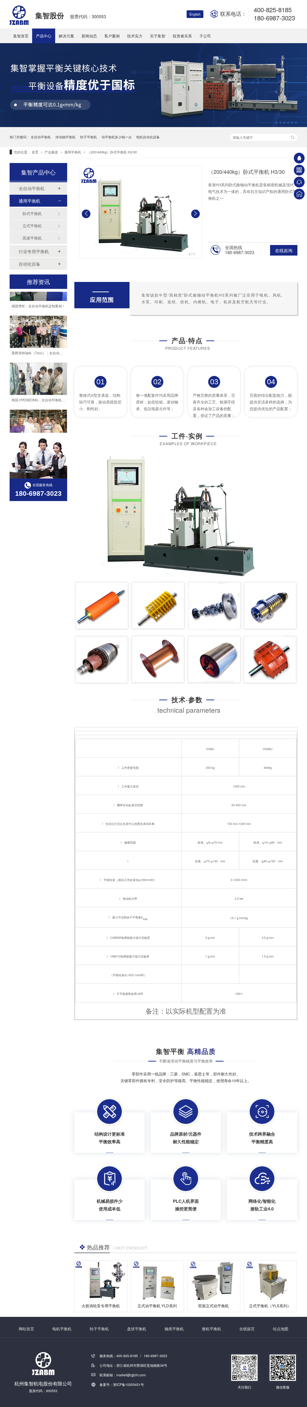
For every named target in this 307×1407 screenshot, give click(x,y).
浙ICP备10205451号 (128, 1384)
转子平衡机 (88, 136)
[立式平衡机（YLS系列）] (270, 1280)
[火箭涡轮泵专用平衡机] (101, 1280)
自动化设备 (29, 264)
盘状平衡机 (136, 1328)
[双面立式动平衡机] (214, 1280)
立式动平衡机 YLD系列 (157, 1305)
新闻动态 (89, 36)
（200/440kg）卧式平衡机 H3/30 (112, 152)
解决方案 (66, 36)
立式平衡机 (32, 225)
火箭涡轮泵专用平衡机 (101, 1305)
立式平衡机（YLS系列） (270, 1305)
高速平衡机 (32, 238)
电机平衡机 (61, 1328)
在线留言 (247, 1328)
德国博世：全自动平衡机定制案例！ (38, 297)
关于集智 (157, 36)
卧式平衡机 (32, 213)
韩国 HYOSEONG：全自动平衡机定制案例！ (45, 391)
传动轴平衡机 (65, 136)
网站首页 (26, 1328)
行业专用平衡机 (34, 251)
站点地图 (280, 1328)
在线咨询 (283, 250)
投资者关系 (182, 36)
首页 (35, 152)
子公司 (205, 36)
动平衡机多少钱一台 (116, 136)
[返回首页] (299, 194)
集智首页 (21, 36)
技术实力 (134, 36)
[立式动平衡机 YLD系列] (157, 1280)
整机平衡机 (211, 1328)
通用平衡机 (73, 152)
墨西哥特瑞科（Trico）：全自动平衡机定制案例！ (49, 344)
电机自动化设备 (148, 136)
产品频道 (52, 152)
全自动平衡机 (41, 136)
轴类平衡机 (174, 1328)
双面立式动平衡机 (213, 1305)
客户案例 (112, 36)
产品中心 (43, 36)
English (195, 14)
